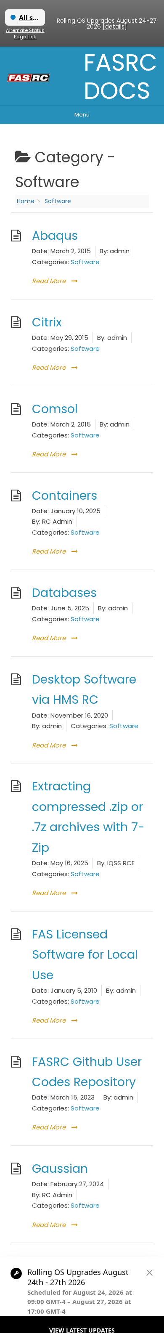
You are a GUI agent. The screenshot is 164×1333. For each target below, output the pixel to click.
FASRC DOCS (120, 76)
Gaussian (60, 1168)
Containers (64, 495)
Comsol (55, 408)
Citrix (47, 322)
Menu (82, 115)
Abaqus (55, 235)
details (114, 26)
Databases (64, 592)
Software (85, 261)
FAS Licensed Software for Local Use (85, 954)
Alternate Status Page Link (25, 33)
